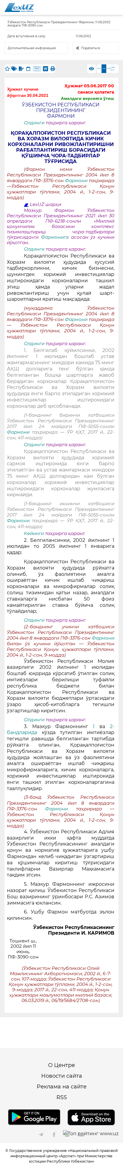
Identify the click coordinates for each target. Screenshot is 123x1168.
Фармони (77, 180)
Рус (99, 68)
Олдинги (34, 122)
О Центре (61, 1065)
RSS (61, 1097)
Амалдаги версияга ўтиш (87, 98)
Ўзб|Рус (113, 68)
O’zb (108, 68)
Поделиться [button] (90, 48)
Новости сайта (61, 1076)
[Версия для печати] (52, 68)
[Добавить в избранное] (7, 68)
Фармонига (56, 237)
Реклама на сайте (62, 1086)
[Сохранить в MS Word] (45, 68)
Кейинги (34, 533)
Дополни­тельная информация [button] (32, 48)
